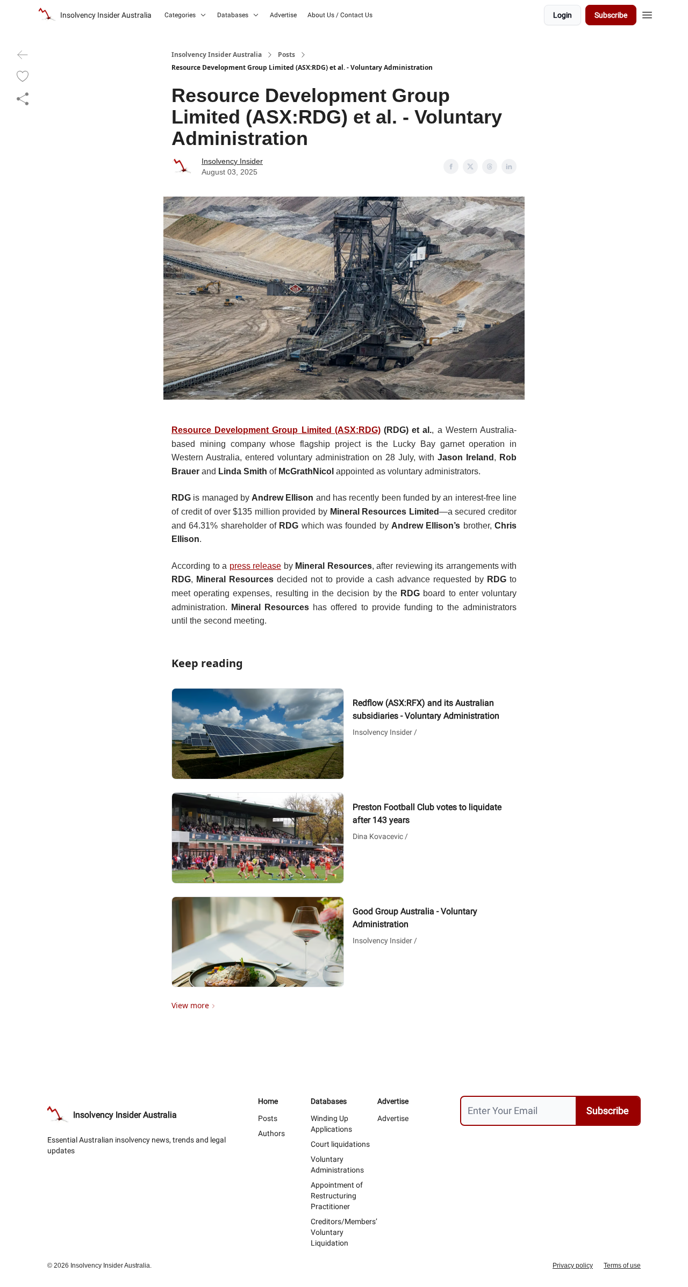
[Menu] (647, 13)
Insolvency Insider (232, 161)
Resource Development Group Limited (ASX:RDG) (276, 430)
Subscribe (610, 15)
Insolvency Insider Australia (216, 54)
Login (562, 15)
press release (256, 565)
